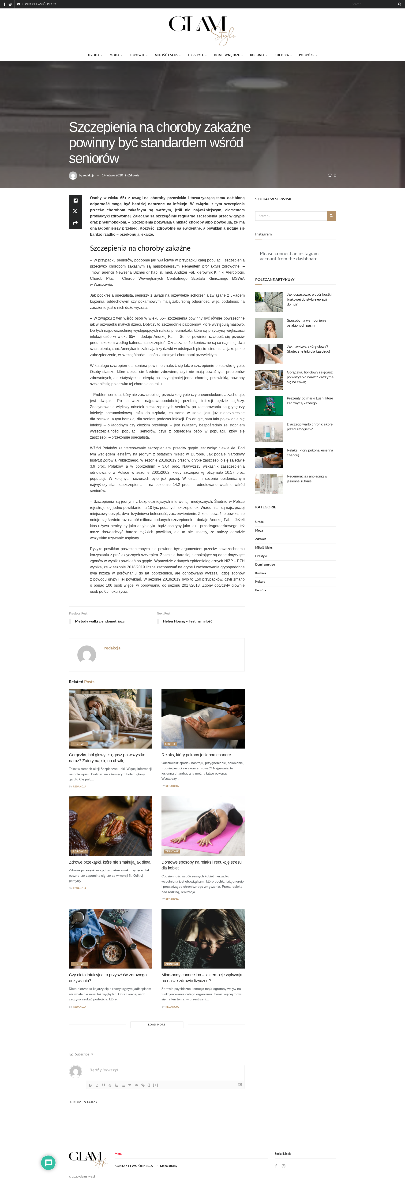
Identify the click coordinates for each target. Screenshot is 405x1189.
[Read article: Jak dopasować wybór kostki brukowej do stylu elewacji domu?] (269, 302)
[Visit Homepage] (202, 29)
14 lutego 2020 (112, 175)
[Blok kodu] (136, 1085)
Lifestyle (196, 55)
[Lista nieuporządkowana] (123, 1085)
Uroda (94, 55)
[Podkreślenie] (103, 1085)
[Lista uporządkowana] (116, 1085)
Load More (156, 1024)
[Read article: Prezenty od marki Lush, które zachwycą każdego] (269, 406)
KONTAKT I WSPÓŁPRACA (134, 1166)
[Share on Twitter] (75, 211)
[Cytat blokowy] (130, 1085)
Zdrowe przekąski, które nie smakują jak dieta (109, 862)
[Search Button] (399, 4)
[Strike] (110, 1085)
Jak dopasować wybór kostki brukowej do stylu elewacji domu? (309, 299)
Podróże (306, 55)
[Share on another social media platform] (75, 223)
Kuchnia (257, 55)
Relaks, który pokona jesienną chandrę (196, 755)
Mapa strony (168, 1166)
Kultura (282, 55)
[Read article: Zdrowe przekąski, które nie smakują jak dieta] (110, 826)
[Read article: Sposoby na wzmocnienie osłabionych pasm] (269, 328)
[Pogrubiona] (90, 1085)
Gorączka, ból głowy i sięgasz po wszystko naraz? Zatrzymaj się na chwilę (310, 377)
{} (149, 1085)
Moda (115, 55)
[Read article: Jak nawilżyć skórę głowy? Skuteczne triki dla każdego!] (269, 354)
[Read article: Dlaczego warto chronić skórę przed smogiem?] (269, 432)
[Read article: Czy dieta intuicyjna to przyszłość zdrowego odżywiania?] (110, 939)
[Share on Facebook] (75, 200)
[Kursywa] (97, 1085)
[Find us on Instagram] (10, 4)
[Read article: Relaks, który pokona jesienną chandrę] (203, 719)
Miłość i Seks (166, 55)
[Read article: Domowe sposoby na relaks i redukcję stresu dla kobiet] (203, 826)
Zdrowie (137, 55)
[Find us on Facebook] (4, 4)
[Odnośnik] (143, 1085)
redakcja (88, 175)
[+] (155, 1085)
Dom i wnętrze (227, 55)
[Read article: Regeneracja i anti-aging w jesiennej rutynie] (269, 484)
